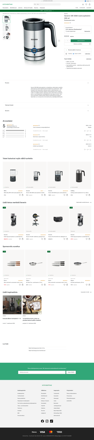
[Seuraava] (59, 40)
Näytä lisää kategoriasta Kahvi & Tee (37, 348)
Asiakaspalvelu (21, 393)
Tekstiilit (43, 405)
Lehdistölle (69, 400)
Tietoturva (20, 408)
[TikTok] (51, 421)
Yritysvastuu (69, 395)
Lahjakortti (43, 413)
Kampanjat (42, 7)
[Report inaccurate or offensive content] (90, 131)
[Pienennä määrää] (65, 40)
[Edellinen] (15, 40)
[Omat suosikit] (86, 4)
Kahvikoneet (13, 13)
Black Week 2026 (57, 410)
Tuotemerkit (82, 7)
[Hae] (35, 4)
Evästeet (19, 410)
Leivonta (20, 7)
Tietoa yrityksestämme (72, 393)
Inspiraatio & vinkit (85, 292)
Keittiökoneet (13, 7)
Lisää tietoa (87, 53)
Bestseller (56, 403)
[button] (67, 23)
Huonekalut (43, 403)
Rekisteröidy (87, 31)
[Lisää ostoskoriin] (22, 195)
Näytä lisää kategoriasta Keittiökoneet (37, 350)
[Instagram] (47, 421)
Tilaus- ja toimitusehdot (23, 405)
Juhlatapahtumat (57, 405)
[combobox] (88, 1)
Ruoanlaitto (5, 7)
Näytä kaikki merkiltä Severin (82, 202)
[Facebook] (42, 421)
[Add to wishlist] (20, 195)
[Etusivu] (7, 4)
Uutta (77, 7)
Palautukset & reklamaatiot (23, 400)
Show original (45, 130)
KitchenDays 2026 (58, 413)
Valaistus (43, 408)
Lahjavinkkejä (57, 408)
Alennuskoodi (57, 415)
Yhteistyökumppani (71, 398)
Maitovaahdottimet (22, 13)
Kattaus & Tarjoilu (28, 7)
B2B (18, 413)
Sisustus (36, 7)
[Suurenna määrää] (69, 40)
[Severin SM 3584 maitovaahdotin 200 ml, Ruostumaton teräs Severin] (37, 40)
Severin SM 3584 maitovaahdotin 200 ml (37, 13)
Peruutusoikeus (21, 415)
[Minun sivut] (83, 4)
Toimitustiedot (21, 395)
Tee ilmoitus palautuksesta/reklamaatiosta (27, 403)
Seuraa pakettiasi (21, 398)
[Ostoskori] (89, 4)
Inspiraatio (89, 7)
